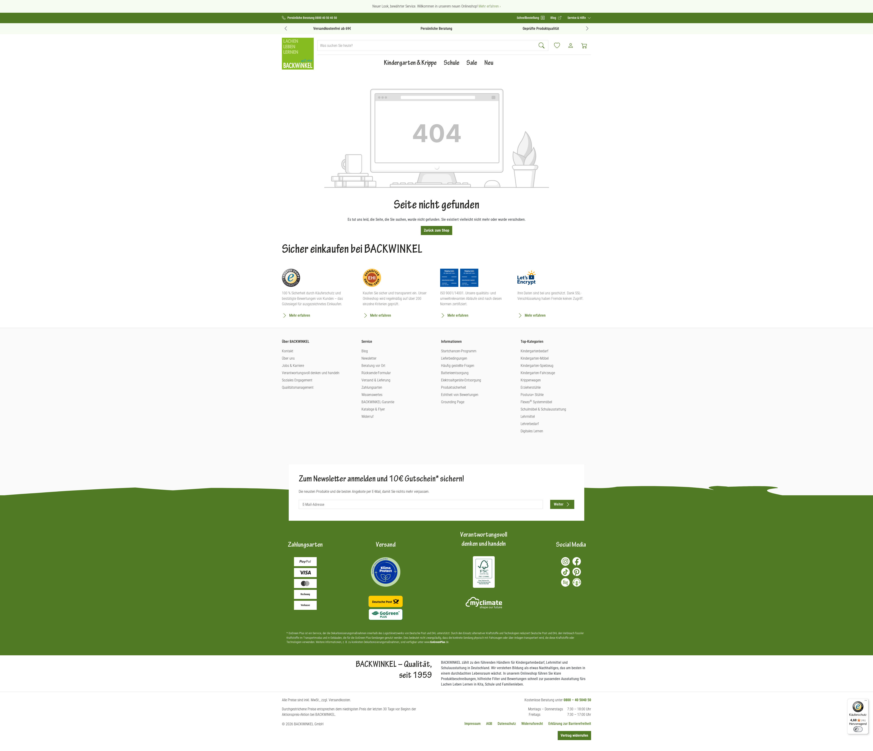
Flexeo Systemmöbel (536, 402)
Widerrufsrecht (532, 723)
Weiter (558, 504)
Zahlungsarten (371, 387)
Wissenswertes (371, 395)
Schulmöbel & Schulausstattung (543, 409)
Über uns (288, 358)
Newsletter (368, 358)
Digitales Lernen (532, 431)
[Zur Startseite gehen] (298, 54)
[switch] (858, 729)
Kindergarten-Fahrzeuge (538, 373)
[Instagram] (565, 561)
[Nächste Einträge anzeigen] (587, 28)
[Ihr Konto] (570, 45)
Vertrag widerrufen (574, 735)
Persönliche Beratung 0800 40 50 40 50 (312, 18)
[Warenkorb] (584, 45)
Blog (364, 351)
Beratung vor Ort (373, 365)
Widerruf (367, 416)
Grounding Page (452, 402)
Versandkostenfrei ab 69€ (332, 28)
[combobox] (426, 45)
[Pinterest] (576, 572)
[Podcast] (576, 582)
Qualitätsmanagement (298, 387)
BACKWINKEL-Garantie (377, 402)
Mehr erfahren (299, 315)
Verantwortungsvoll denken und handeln (310, 373)
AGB (489, 723)
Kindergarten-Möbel (535, 358)
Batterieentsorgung (455, 373)
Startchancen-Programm (458, 351)
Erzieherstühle (531, 387)
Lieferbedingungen (454, 358)
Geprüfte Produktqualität (541, 28)
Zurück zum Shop (436, 230)
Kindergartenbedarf (534, 351)
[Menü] (865, 701)
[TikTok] (565, 572)
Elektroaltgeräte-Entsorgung (461, 380)
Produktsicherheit (453, 387)
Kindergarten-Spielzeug (537, 365)
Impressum (472, 723)
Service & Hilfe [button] (577, 18)
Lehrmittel (528, 416)
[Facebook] (576, 561)
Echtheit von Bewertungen (459, 395)
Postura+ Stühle (532, 395)
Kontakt (287, 351)
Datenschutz (507, 723)
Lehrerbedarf (530, 424)
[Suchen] (542, 45)
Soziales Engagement (297, 380)
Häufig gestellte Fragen (457, 365)
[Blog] (565, 582)
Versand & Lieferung (375, 380)
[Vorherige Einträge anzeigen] (286, 28)
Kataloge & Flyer (373, 409)
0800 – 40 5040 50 (577, 700)
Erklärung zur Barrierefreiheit (569, 723)
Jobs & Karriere (293, 365)
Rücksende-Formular (376, 373)
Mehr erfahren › (490, 6)
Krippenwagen (531, 380)
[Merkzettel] (557, 45)
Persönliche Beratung (436, 28)
